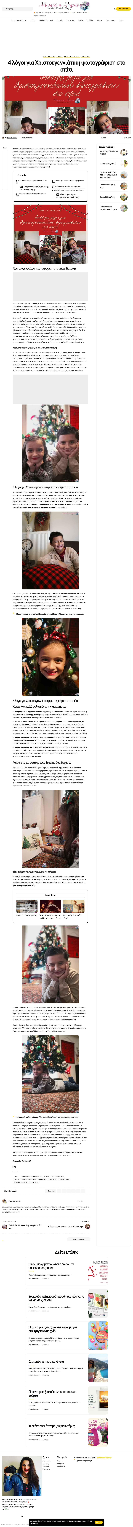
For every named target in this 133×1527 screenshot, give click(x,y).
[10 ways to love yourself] (124, 163)
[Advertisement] (66, 38)
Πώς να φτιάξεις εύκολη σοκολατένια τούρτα (52, 1393)
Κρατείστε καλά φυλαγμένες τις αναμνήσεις (67, 186)
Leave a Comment (79, 1239)
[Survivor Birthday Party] (124, 197)
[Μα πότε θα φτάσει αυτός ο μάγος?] (73, 906)
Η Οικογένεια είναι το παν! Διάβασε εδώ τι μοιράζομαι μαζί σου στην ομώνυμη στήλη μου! (50, 614)
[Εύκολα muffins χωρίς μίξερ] (124, 186)
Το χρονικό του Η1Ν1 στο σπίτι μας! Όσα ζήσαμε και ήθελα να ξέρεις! (108, 175)
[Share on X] (111, 138)
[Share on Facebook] (107, 138)
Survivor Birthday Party (107, 197)
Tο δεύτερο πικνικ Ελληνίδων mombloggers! (108, 208)
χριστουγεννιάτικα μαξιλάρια (32, 879)
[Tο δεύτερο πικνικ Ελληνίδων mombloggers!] (124, 208)
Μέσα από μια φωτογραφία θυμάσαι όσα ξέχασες (69, 190)
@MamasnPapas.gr (104, 1457)
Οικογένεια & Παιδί (40, 15)
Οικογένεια (52, 1179)
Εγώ (73, 12)
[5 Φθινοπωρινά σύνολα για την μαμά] (124, 152)
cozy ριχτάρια (70, 879)
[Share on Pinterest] (4, 162)
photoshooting (58, 1176)
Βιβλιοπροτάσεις (64, 12)
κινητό (76, 882)
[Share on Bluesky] (4, 177)
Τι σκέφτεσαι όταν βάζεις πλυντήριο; (52, 1426)
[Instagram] (107, 9)
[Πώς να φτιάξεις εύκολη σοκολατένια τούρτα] (98, 1400)
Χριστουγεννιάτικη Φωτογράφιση (26, 1182)
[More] (120, 138)
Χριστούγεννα (49, 57)
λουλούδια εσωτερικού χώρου (67, 877)
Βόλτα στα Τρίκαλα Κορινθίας (26, 915)
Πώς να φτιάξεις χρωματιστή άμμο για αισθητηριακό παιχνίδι (53, 1329)
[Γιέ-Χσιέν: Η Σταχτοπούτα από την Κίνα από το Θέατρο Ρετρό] (50, 906)
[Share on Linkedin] (4, 167)
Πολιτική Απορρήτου (74, 1521)
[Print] (117, 138)
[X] (104, 9)
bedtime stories (82, 12)
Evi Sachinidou (12, 138)
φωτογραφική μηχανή (22, 885)
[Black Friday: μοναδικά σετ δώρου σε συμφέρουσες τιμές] (98, 1271)
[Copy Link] (4, 182)
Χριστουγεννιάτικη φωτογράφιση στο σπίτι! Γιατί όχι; (31, 181)
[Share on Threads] (4, 172)
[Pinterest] (109, 9)
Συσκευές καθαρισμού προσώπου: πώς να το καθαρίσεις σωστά (56, 1298)
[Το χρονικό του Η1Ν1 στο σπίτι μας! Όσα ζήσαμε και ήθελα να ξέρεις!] (124, 175)
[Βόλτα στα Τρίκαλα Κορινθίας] (27, 906)
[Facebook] (102, 9)
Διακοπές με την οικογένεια (46, 1361)
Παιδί (54, 12)
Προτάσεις (85, 57)
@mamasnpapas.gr (84, 1461)
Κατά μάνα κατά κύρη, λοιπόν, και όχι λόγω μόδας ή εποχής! (34, 188)
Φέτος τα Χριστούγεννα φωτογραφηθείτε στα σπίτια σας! (67, 195)
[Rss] (114, 9)
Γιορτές (59, 57)
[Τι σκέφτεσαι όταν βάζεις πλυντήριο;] (98, 1432)
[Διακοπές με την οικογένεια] (98, 1368)
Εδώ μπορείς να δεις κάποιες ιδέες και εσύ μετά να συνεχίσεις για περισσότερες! (47, 1117)
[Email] (114, 138)
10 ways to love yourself (108, 163)
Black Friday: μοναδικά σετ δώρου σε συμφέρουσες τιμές (51, 1266)
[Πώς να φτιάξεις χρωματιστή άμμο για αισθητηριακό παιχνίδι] (98, 1335)
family (46, 1176)
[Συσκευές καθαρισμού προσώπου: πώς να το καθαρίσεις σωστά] (98, 1303)
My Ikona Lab (25, 718)
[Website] (84, 1201)
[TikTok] (112, 9)
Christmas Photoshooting (31, 1176)
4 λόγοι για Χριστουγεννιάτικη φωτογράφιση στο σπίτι (31, 195)
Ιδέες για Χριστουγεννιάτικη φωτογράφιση (29, 1179)
